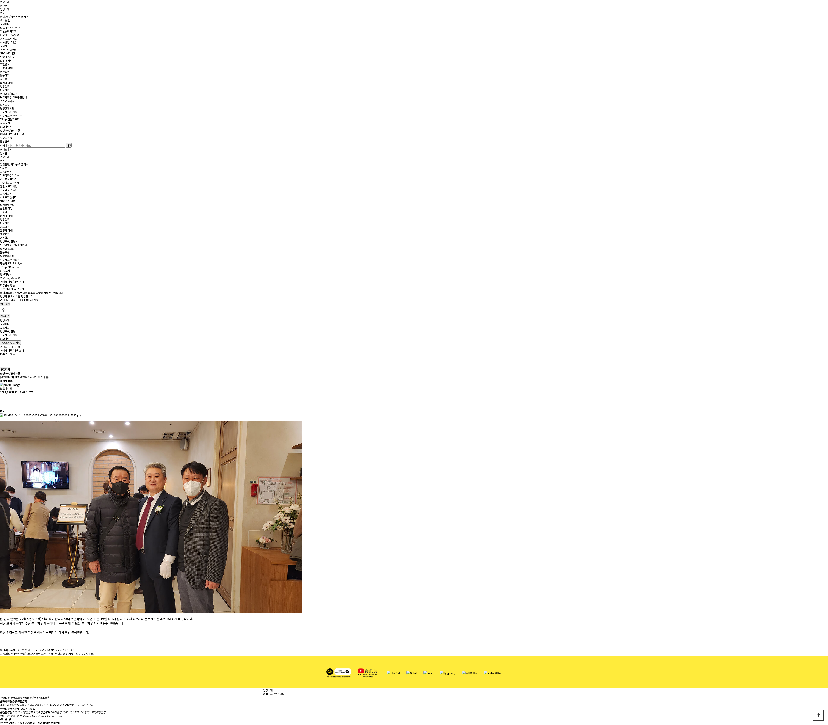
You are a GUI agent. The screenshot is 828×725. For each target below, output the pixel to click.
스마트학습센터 (8, 49)
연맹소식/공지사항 (10, 130)
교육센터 (4, 24)
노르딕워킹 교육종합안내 (13, 97)
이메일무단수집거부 (273, 694)
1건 (2, 392)
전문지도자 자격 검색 (11, 115)
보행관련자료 (7, 57)
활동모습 (4, 104)
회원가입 (8, 289)
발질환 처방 (6, 60)
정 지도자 (5, 123)
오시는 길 (5, 20)
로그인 (20, 289)
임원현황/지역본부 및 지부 (14, 16)
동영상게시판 (7, 108)
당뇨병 (3, 79)
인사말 (3, 5)
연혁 (2, 13)
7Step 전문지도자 (9, 119)
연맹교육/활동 (7, 93)
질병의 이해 (6, 68)
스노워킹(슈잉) (8, 42)
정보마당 (4, 126)
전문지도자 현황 (8, 112)
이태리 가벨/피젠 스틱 (12, 134)
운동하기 (4, 75)
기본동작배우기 (8, 31)
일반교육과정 (7, 101)
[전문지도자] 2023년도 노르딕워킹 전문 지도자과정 (35, 650)
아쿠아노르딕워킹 (9, 35)
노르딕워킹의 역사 (10, 27)
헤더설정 (5, 304)
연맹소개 (4, 2)
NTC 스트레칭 (7, 53)
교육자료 (4, 46)
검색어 (3, 145)
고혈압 (3, 64)
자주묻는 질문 (7, 137)
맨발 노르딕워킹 (8, 38)
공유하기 (5, 369)
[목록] (2, 397)
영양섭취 (4, 71)
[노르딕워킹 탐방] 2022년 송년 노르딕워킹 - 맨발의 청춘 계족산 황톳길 (45, 654)
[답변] (2, 405)
